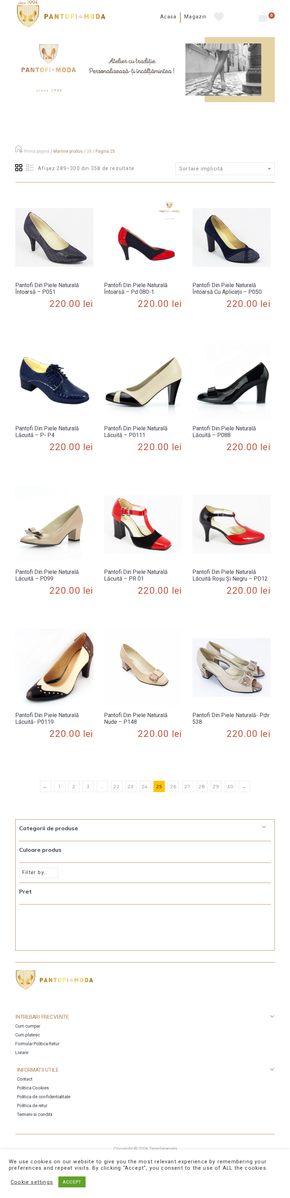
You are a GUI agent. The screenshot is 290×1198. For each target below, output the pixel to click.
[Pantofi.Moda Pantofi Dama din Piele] (61, 16)
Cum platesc (27, 1034)
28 (202, 786)
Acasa (168, 16)
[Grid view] (19, 168)
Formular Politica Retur (37, 1043)
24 (145, 786)
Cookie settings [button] (32, 1182)
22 (116, 786)
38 (89, 151)
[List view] (30, 168)
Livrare (21, 1052)
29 (216, 786)
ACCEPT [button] (72, 1182)
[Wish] (54, 323)
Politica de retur (32, 1105)
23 (131, 786)
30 (230, 786)
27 (187, 786)
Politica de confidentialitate (43, 1096)
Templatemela (163, 1148)
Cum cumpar (27, 1026)
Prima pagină (37, 151)
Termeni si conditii (34, 1114)
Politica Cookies (33, 1088)
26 (173, 786)
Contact (25, 1079)
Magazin (195, 16)
